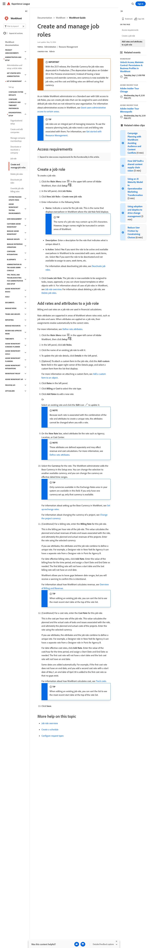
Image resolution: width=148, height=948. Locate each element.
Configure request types (52, 735)
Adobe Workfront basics (12, 290)
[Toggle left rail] (26, 11)
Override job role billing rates (17, 190)
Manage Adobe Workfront (13, 232)
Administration (50, 47)
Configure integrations (12, 252)
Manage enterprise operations (15, 245)
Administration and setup (13, 58)
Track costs (101, 681)
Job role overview (53, 289)
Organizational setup (15, 114)
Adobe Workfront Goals (12, 352)
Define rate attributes (72, 329)
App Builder (10, 391)
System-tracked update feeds (15, 198)
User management (14, 219)
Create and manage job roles (18, 166)
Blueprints (11, 260)
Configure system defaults (16, 93)
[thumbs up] (76, 944)
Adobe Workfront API (14, 379)
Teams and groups (12, 314)
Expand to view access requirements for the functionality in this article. (69, 157)
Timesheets (9, 339)
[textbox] (14, 26)
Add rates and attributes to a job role (132, 43)
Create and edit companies (16, 131)
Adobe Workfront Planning (12, 359)
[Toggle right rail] (121, 11)
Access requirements (130, 30)
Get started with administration (14, 74)
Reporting (9, 320)
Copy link (141, 19)
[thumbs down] (83, 944)
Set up (11, 87)
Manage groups (13, 239)
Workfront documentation (12, 43)
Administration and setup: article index (14, 67)
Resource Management (68, 47)
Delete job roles (48, 292)
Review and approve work (13, 332)
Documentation (44, 17)
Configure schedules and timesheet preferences (15, 103)
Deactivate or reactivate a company (15, 149)
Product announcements (12, 51)
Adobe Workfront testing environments (15, 208)
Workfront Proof (12, 374)
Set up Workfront (14, 81)
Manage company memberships (17, 139)
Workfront (60, 17)
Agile (7, 297)
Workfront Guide (77, 17)
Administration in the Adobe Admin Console (14, 267)
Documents (9, 303)
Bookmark (129, 19)
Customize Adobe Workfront (14, 225)
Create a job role (128, 35)
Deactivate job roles (16, 181)
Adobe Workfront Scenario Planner (12, 345)
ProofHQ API (10, 385)
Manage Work (10, 308)
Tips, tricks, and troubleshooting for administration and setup (15, 279)
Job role (13, 158)
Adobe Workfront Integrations (12, 367)
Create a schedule (49, 729)
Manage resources (13, 326)
